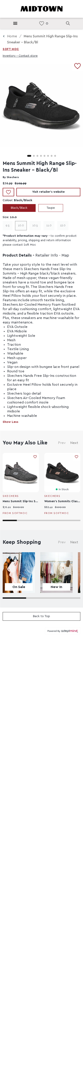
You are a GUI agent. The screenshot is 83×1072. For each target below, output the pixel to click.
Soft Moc (11, 49)
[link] (41, 23)
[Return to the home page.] (41, 8)
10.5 (35, 225)
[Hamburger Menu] (15, 23)
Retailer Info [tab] (46, 255)
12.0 (63, 225)
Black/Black (19, 207)
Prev (62, 443)
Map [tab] (65, 255)
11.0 (49, 225)
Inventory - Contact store (20, 55)
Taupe (50, 207)
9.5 (8, 225)
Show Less (10, 422)
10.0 (21, 225)
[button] (29, 156)
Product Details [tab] (17, 255)
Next (74, 443)
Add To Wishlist (8, 192)
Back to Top (41, 616)
